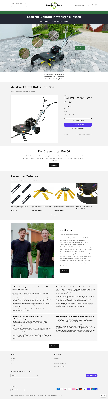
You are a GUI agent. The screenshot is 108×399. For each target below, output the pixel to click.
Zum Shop (80, 48)
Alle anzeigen (54, 215)
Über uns (64, 270)
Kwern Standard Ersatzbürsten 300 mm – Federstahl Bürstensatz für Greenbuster (20, 207)
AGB (55, 361)
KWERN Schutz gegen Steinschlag (84, 206)
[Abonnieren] (37, 375)
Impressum (57, 358)
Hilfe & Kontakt (14, 361)
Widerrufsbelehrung (59, 366)
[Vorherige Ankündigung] (11, 12)
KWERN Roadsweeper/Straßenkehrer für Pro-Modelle (64, 207)
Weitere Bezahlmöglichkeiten (78, 128)
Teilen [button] (67, 134)
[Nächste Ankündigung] (97, 12)
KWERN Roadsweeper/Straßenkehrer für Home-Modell (41, 207)
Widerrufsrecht (40, 395)
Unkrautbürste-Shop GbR (19, 395)
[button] (18, 3)
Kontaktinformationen (52, 395)
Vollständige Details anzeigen (82, 134)
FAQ (11, 363)
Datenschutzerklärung (60, 363)
